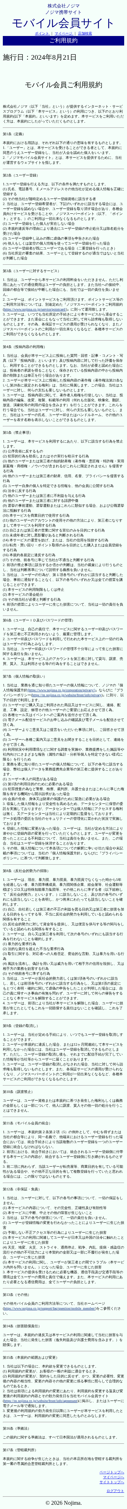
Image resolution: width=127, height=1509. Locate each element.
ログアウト (115, 1491)
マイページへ (113, 1477)
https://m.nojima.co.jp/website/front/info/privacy (67, 695)
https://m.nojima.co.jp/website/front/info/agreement (40, 1401)
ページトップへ (111, 1472)
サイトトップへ (111, 1482)
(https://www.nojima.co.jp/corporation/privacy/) (61, 690)
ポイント (42, 33)
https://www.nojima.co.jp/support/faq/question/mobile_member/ (49, 1308)
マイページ (64, 33)
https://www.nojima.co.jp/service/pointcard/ (35, 309)
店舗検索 (85, 33)
